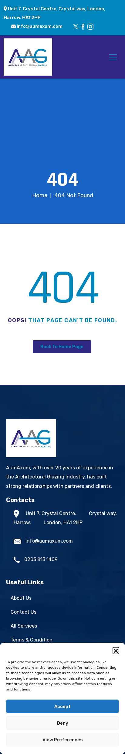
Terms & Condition (31, 640)
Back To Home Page (61, 346)
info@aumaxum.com (39, 26)
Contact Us (23, 612)
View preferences (62, 740)
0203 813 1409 (41, 559)
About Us (21, 598)
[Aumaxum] (28, 56)
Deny (62, 723)
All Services (24, 626)
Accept (62, 706)
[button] (116, 650)
